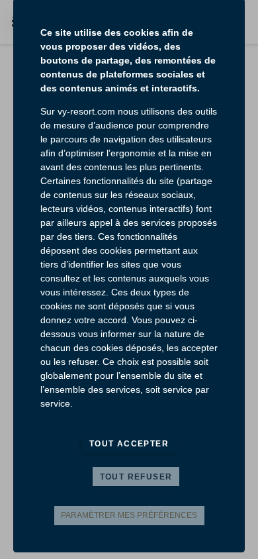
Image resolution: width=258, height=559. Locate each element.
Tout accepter (129, 443)
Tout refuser (136, 477)
